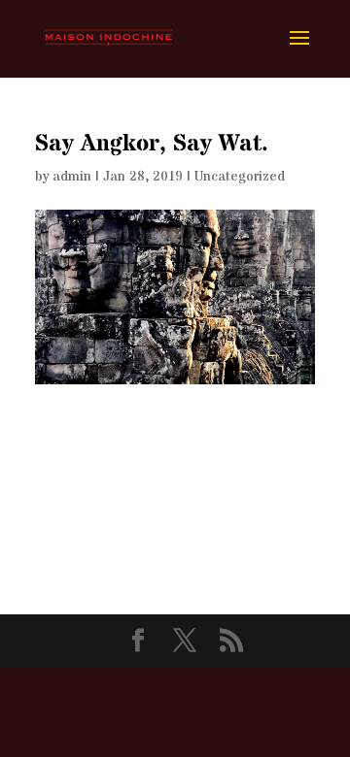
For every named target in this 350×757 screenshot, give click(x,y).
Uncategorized (239, 176)
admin (71, 176)
